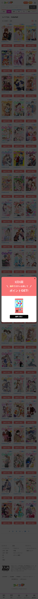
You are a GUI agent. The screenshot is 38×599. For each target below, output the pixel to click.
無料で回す (19, 316)
